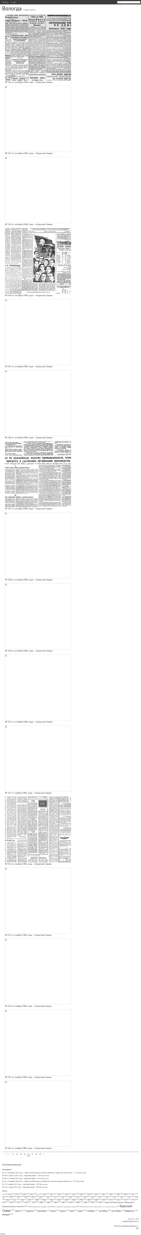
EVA (129, 1219)
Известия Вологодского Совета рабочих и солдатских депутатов (99, 1206)
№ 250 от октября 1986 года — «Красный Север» (29, 721)
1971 (112, 1199)
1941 (34, 1197)
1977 (20, 1202)
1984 (72, 1202)
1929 (90, 1194)
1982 (57, 1202)
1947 (79, 1197)
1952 (115, 1197)
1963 (60, 1199)
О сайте (13, 2)
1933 (119, 1194)
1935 (134, 1194)
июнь (64, 1210)
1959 (30, 1199)
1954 (130, 1197)
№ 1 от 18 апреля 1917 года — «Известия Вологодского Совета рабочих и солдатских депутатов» (37, 1173)
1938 (12, 1197)
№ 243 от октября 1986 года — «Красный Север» (29, 224)
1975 (5, 1202)
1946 (71, 1197)
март (82, 1210)
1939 (20, 1197)
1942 (42, 1197)
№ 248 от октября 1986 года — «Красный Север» (29, 579)
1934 (127, 1194)
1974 (134, 1199)
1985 (79, 1202)
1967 (82, 1199)
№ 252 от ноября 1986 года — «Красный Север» (28, 863)
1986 (86, 1202)
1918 (11, 1194)
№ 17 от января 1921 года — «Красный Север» (18, 1184)
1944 (56, 1197)
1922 (39, 1194)
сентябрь (118, 1210)
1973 (127, 1199)
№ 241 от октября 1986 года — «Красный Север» (29, 82)
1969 (97, 1199)
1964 (67, 1199)
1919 (18, 1194)
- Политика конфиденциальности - (126, 1226)
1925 (60, 1194)
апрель (31, 1210)
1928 (82, 1194)
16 (28, 1154)
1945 (64, 1197)
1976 (13, 1202)
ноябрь (92, 1210)
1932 (112, 1194)
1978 (27, 1202)
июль (54, 1210)
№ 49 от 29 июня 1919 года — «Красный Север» (19, 1178)
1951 (108, 1197)
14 (21, 1154)
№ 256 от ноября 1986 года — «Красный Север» (28, 1148)
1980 (42, 1202)
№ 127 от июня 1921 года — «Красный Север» (18, 1187)
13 (17, 1154)
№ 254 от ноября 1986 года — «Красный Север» (28, 1006)
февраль (131, 1210)
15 (25, 1154)
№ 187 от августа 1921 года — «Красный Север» (19, 1175)
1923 (46, 1194)
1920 (25, 1194)
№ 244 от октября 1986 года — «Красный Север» (29, 295)
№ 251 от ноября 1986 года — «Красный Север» (28, 792)
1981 (49, 1202)
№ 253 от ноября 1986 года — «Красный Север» (28, 935)
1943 (49, 1197)
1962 (53, 1199)
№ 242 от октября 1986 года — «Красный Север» (29, 153)
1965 (75, 1199)
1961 (45, 1199)
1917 (4, 1194)
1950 (101, 1197)
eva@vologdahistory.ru (130, 1221)
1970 (105, 1199)
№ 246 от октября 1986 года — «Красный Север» (29, 437)
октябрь (105, 1210)
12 (13, 1154)
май (73, 1210)
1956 (8, 1200)
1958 (23, 1199)
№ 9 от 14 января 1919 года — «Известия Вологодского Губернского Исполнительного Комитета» (37, 1181)
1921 (33, 1194)
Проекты (5, 2)
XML (137, 1228)
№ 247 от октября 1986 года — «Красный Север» (29, 508)
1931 (105, 1194)
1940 (27, 1197)
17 (32, 1154)
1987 (94, 1202)
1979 (35, 1202)
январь (7, 1214)
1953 (123, 1197)
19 (40, 1154)
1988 (101, 1202)
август (20, 1210)
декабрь (43, 1210)
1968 (90, 1199)
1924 (53, 1194)
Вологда (12, 8)
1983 (64, 1202)
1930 (97, 1194)
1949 (93, 1197)
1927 (75, 1194)
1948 (86, 1197)
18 (36, 1154)
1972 (119, 1199)
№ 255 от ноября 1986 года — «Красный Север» (28, 1077)
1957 (16, 1200)
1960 (38, 1199)
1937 (5, 1197)
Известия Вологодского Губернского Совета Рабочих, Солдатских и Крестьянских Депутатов (53, 1206)
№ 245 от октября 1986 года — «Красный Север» (29, 366)
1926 (68, 1194)
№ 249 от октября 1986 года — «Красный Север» (29, 650)
